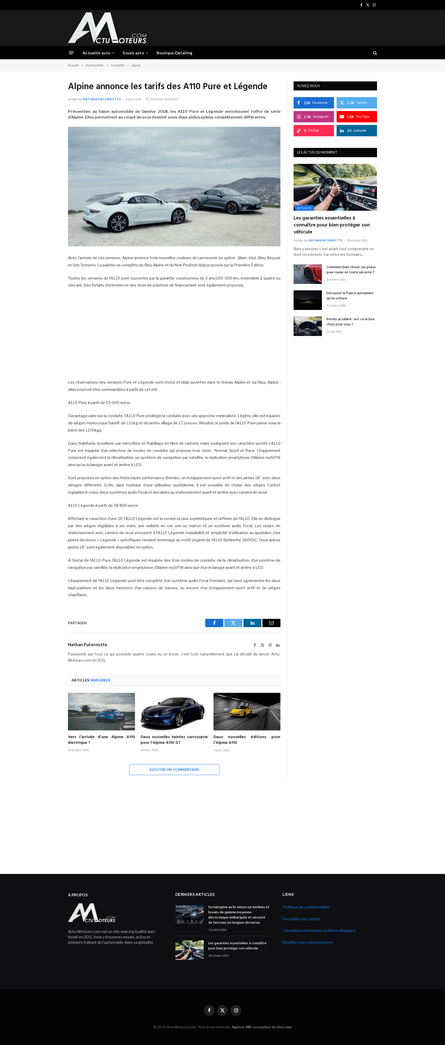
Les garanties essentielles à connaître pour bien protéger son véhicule (332, 225)
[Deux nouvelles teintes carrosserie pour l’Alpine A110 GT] (174, 711)
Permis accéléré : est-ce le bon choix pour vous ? (350, 322)
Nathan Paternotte (102, 99)
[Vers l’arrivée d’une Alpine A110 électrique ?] (101, 711)
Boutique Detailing (174, 52)
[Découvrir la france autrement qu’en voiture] (308, 300)
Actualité (304, 207)
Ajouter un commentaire (174, 770)
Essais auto (133, 52)
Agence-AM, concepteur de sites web (262, 1027)
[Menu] (71, 53)
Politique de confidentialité (306, 907)
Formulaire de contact (302, 919)
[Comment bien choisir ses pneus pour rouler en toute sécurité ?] (308, 274)
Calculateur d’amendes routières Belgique (319, 930)
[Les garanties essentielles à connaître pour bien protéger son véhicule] (335, 187)
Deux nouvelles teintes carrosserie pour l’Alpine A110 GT (174, 740)
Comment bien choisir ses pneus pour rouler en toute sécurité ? (351, 270)
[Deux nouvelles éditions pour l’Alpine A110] (246, 711)
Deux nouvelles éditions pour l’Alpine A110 (246, 740)
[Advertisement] (283, 27)
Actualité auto (96, 52)
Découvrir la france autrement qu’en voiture (350, 296)
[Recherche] (374, 52)
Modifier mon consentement (308, 942)
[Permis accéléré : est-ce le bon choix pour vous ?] (308, 326)
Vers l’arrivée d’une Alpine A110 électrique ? (101, 740)
